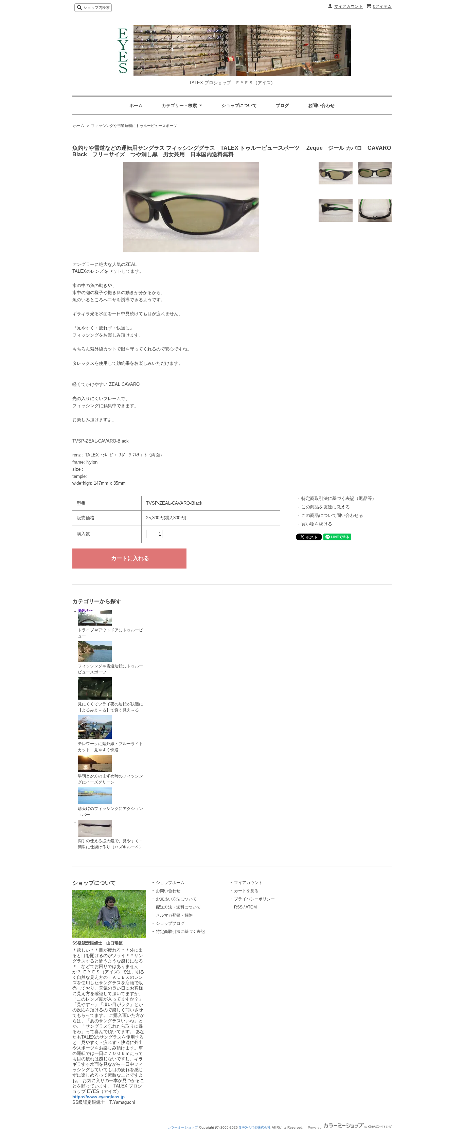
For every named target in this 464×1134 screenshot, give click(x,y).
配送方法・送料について (178, 907)
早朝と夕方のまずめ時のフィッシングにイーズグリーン (110, 779)
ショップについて (239, 105)
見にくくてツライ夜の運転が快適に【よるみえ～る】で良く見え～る (110, 707)
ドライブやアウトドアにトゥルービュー (110, 633)
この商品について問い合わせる (332, 515)
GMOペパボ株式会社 (255, 1127)
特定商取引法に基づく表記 (180, 931)
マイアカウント (348, 6)
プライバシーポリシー (254, 899)
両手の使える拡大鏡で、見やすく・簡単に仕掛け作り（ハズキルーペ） (110, 844)
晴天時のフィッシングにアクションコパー (110, 811)
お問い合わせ (321, 105)
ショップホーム (170, 882)
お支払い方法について (176, 899)
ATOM (251, 907)
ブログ (282, 105)
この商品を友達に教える (325, 506)
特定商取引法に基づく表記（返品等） (338, 498)
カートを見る (246, 890)
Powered (315, 1127)
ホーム (136, 105)
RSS (238, 907)
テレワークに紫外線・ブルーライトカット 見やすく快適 (110, 746)
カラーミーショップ (182, 1127)
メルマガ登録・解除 (174, 915)
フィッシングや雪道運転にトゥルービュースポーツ (134, 126)
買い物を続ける (316, 523)
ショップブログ (170, 923)
